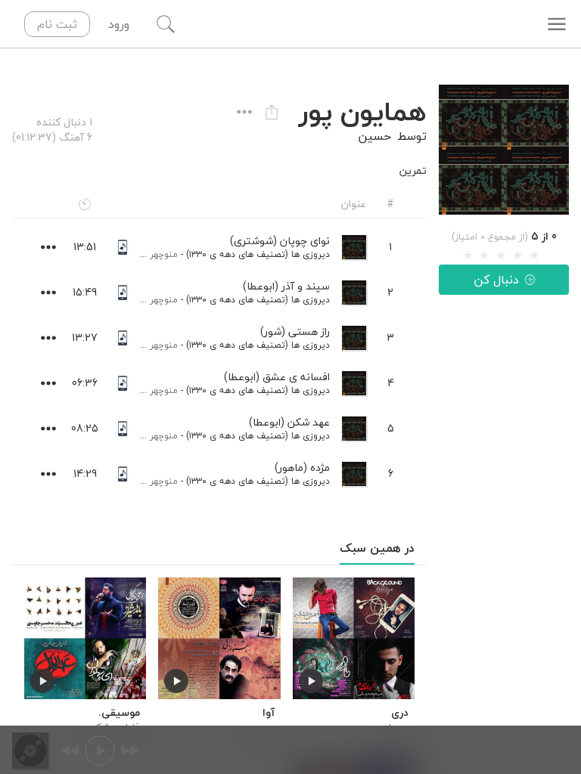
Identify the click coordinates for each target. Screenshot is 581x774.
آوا (268, 712)
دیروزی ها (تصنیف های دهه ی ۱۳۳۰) (258, 254)
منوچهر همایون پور (141, 254)
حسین (374, 136)
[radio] (467, 255)
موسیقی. (119, 712)
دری (400, 712)
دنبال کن (496, 279)
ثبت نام (57, 24)
